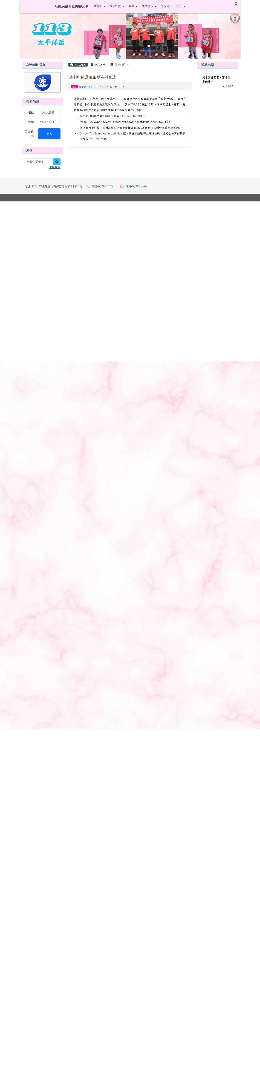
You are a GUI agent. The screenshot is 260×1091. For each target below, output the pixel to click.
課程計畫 (115, 6)
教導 (131, 6)
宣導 (75, 86)
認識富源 (147, 6)
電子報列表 (121, 64)
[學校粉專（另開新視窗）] (236, 3)
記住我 (30, 133)
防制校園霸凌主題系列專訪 (92, 77)
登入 (179, 6)
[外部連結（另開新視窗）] (166, 121)
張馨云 (82, 86)
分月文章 (99, 64)
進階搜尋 (54, 167)
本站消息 (79, 64)
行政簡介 (166, 6)
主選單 (97, 6)
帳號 (31, 112)
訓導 (90, 86)
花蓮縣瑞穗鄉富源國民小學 (71, 6)
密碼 (31, 122)
